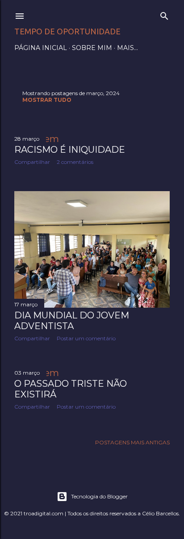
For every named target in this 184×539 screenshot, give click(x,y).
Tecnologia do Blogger (99, 496)
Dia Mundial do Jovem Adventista (71, 320)
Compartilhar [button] (32, 162)
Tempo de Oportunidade (67, 31)
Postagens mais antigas (132, 442)
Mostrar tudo (46, 99)
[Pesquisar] (164, 14)
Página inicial (40, 48)
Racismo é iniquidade (69, 149)
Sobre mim (92, 48)
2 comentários (75, 162)
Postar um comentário (86, 338)
